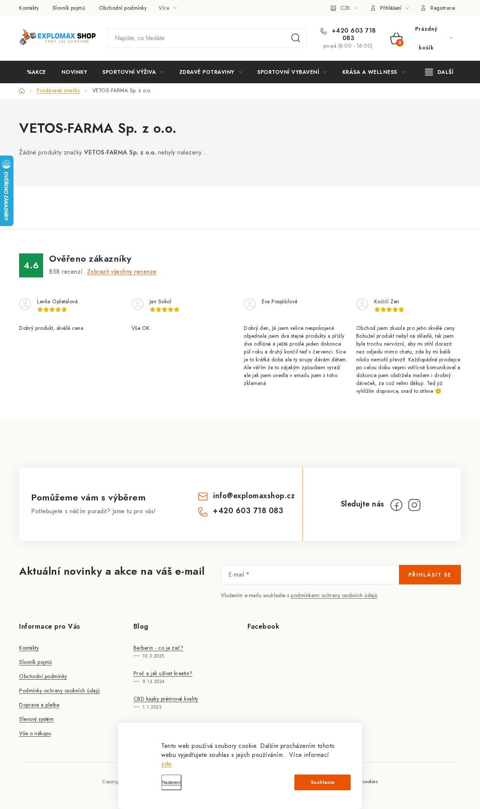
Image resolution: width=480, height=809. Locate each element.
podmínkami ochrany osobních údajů (334, 595)
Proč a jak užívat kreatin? (163, 673)
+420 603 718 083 (353, 34)
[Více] (439, 72)
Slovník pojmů (69, 8)
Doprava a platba (39, 705)
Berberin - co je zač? (159, 648)
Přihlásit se (430, 574)
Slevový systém (36, 719)
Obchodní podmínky (123, 8)
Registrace (442, 8)
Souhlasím (322, 782)
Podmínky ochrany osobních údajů (59, 690)
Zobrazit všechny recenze (122, 271)
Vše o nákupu (35, 733)
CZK (345, 8)
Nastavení (171, 782)
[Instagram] (414, 505)
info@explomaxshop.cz (254, 495)
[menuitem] (36, 72)
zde (166, 764)
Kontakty (29, 8)
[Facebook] (396, 505)
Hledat (295, 38)
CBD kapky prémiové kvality (166, 699)
